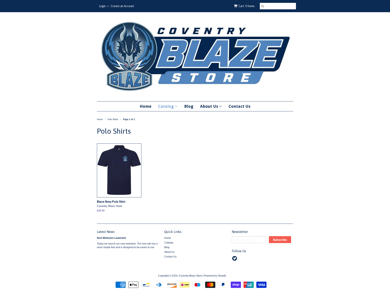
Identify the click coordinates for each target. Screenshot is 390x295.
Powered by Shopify (215, 275)
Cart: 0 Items (246, 6)
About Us (209, 106)
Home (145, 106)
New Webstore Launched (111, 238)
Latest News (106, 232)
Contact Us (239, 106)
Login (102, 6)
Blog (188, 106)
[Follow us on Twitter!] (235, 259)
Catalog (166, 106)
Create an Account (122, 6)
